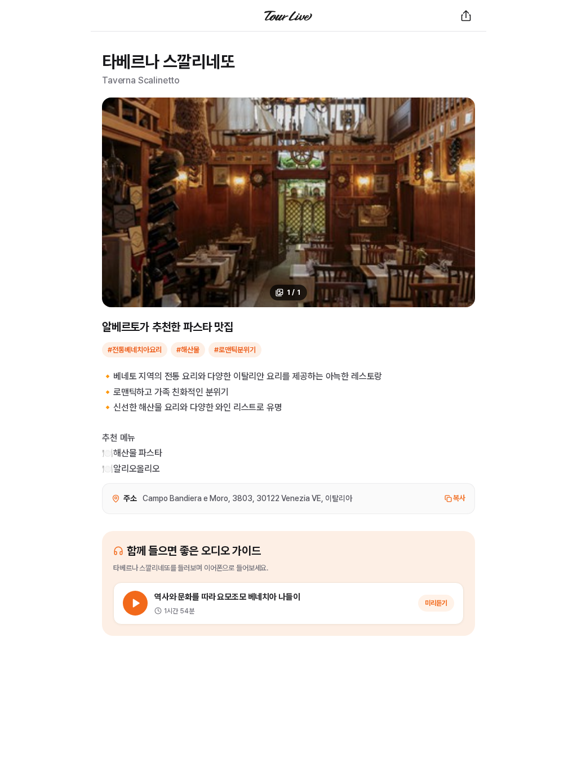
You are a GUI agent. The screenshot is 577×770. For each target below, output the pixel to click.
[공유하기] (466, 16)
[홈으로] (288, 16)
